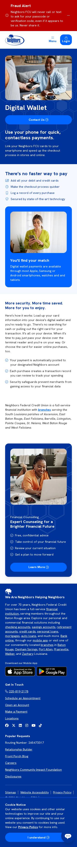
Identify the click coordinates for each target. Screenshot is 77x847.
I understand (37, 837)
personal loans (47, 631)
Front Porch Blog (16, 756)
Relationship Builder (19, 749)
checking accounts (17, 627)
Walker (10, 654)
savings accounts (43, 627)
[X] (13, 725)
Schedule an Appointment (22, 698)
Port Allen (46, 649)
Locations (12, 718)
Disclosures (13, 776)
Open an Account (17, 705)
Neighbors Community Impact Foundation (33, 770)
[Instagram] (26, 725)
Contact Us (36, 120)
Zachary (27, 654)
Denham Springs (26, 649)
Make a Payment (16, 711)
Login (66, 41)
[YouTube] (34, 725)
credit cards (27, 631)
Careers (10, 763)
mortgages (12, 636)
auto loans (28, 636)
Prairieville (61, 649)
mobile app (40, 640)
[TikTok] (40, 725)
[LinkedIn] (20, 725)
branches (44, 410)
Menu (52, 41)
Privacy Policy (28, 827)
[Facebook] (7, 725)
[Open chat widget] (68, 836)
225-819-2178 (18, 691)
